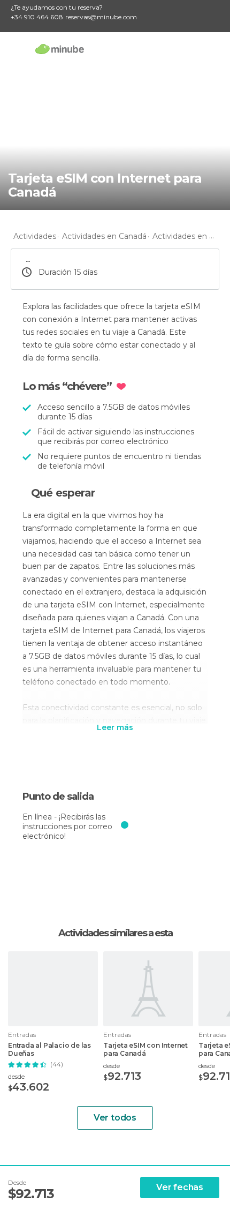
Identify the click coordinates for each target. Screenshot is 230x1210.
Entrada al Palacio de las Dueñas (49, 1049)
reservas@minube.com (101, 17)
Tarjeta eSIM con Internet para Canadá (145, 1049)
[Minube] (59, 48)
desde (16, 1076)
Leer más (115, 728)
